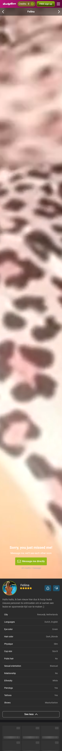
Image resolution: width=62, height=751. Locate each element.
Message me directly (33, 561)
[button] (48, 588)
